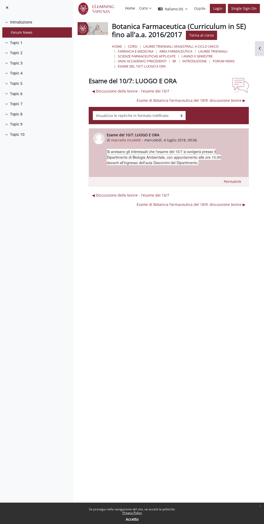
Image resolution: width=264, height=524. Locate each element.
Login (217, 8)
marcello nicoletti (126, 140)
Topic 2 (16, 52)
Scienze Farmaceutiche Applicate (147, 56)
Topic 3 (16, 63)
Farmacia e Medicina (135, 51)
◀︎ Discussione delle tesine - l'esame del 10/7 (130, 91)
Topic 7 (16, 103)
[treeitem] (37, 27)
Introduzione (21, 22)
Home (117, 46)
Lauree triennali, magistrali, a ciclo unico (181, 46)
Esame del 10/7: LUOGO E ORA (142, 66)
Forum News (21, 32)
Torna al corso (201, 35)
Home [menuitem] (130, 8)
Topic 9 (16, 124)
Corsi (132, 46)
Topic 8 (16, 114)
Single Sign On (244, 8)
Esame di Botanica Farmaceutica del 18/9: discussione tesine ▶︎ (191, 100)
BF (174, 61)
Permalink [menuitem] (232, 181)
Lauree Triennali (213, 51)
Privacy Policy (132, 513)
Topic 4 (16, 73)
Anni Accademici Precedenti (142, 61)
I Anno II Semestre (197, 56)
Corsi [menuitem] (143, 8)
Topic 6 (16, 93)
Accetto (132, 519)
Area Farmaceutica (175, 51)
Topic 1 (16, 42)
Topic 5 (16, 83)
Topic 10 (17, 134)
